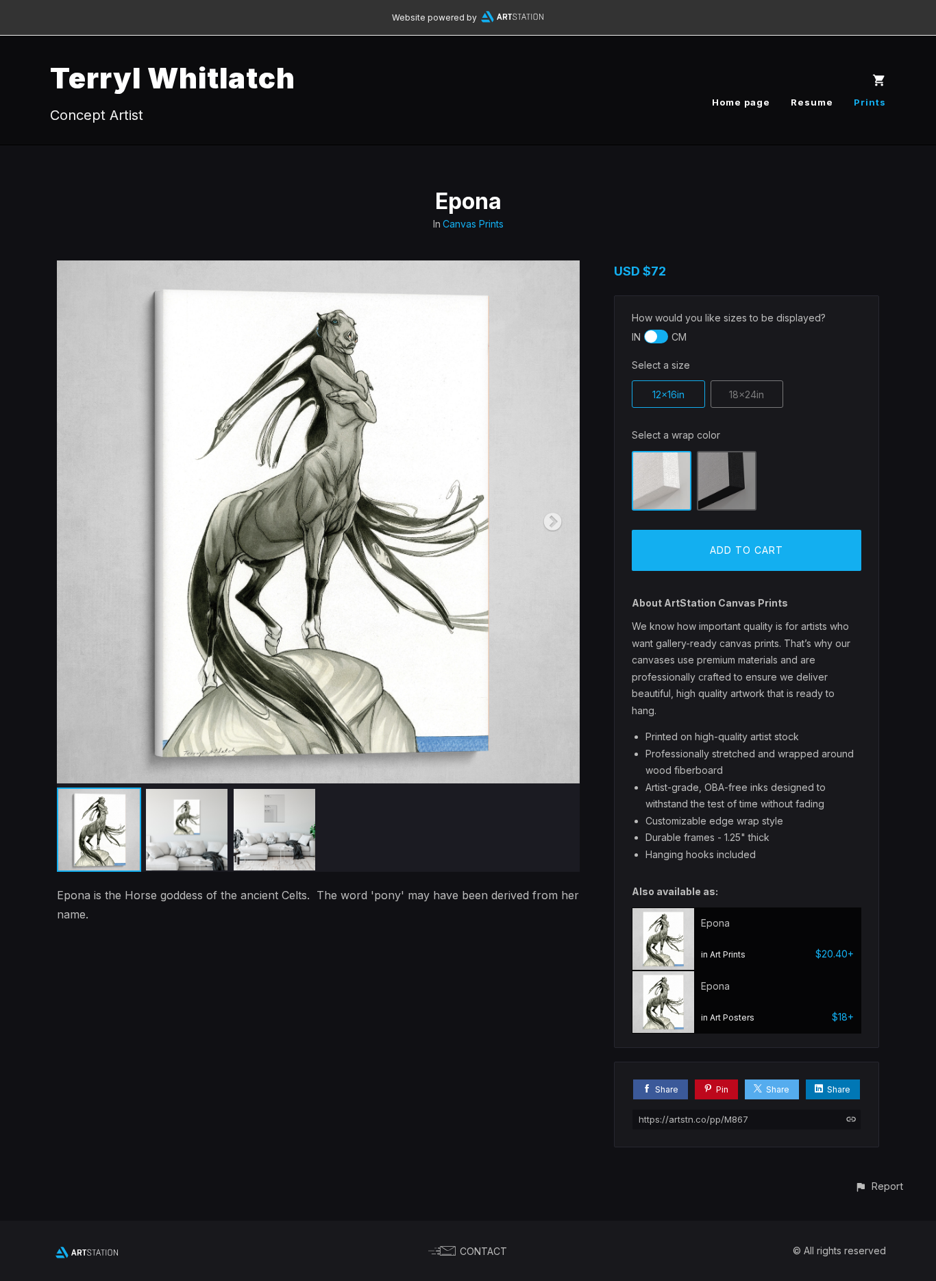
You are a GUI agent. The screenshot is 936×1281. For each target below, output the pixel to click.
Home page (741, 102)
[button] (879, 1186)
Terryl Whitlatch (172, 77)
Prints (870, 102)
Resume (812, 102)
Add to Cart (746, 550)
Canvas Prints (473, 224)
